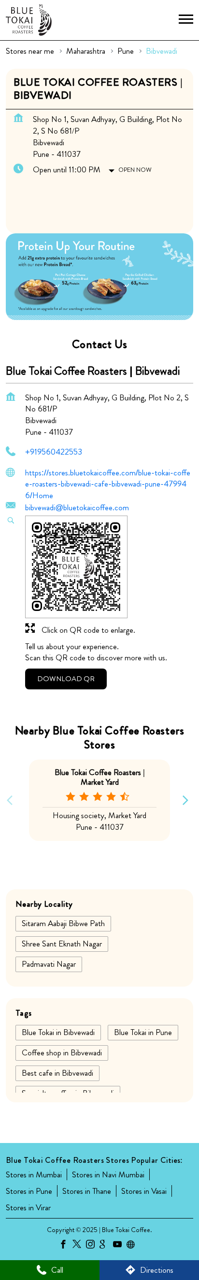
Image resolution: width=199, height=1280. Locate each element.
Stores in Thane (86, 1191)
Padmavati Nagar (49, 964)
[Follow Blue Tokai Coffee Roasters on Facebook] (65, 1245)
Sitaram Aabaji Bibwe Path (63, 923)
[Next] (187, 800)
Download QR (66, 678)
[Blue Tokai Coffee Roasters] (29, 20)
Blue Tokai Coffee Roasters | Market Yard (100, 776)
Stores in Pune (29, 1191)
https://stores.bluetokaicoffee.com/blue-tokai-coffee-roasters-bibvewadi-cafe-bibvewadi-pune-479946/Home (107, 484)
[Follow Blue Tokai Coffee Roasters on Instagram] (93, 1245)
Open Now (135, 169)
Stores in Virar (28, 1207)
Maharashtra (85, 51)
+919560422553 (53, 451)
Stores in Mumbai (34, 1174)
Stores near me (30, 51)
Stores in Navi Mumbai (108, 1174)
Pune (125, 51)
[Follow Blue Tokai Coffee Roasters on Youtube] (120, 1245)
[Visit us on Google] (106, 1245)
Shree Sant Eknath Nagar (62, 943)
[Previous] (11, 800)
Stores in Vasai (144, 1191)
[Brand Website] (133, 1245)
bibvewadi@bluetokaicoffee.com (77, 507)
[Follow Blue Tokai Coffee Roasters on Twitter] (79, 1245)
